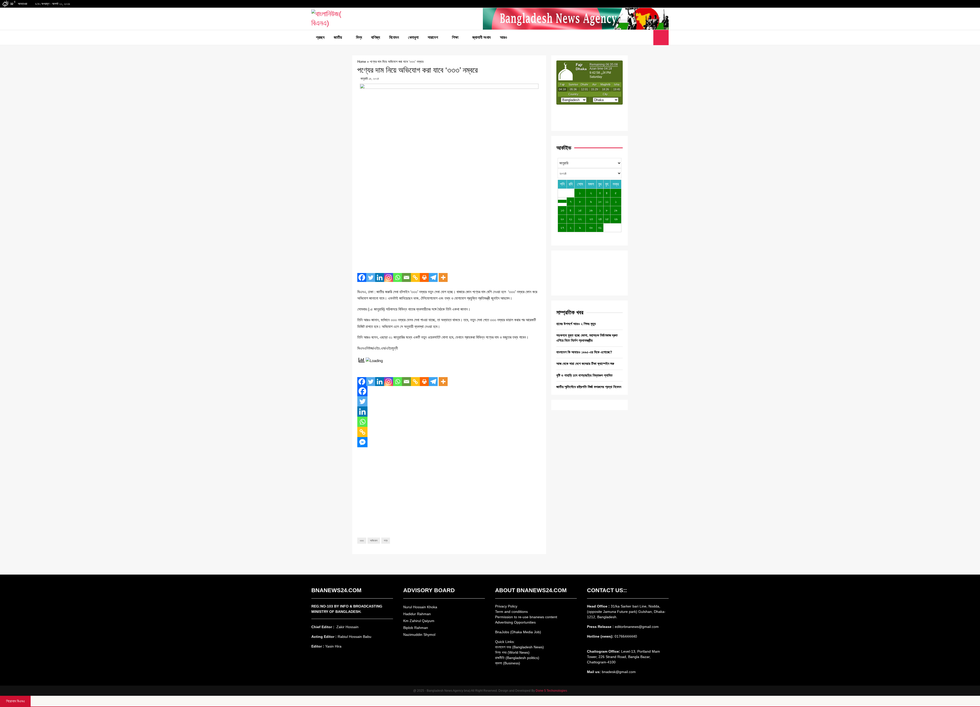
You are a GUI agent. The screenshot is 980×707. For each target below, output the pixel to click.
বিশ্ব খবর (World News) (512, 652)
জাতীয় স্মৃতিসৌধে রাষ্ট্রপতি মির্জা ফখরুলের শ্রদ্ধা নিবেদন (588, 387)
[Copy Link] (415, 277)
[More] (443, 277)
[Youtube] (648, 37)
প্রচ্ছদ (320, 37)
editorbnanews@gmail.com (637, 627)
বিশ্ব (359, 37)
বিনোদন (394, 37)
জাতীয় (338, 37)
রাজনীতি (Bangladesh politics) (517, 658)
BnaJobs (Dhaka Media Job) (518, 632)
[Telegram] (433, 277)
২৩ (591, 219)
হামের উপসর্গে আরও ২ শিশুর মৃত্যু (576, 324)
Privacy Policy (506, 606)
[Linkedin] (379, 277)
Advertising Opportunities (515, 622)
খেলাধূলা (413, 37)
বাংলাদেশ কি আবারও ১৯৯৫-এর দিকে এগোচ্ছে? (584, 352)
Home (361, 62)
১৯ (615, 210)
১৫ (580, 210)
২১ (570, 219)
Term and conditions (511, 612)
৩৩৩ (362, 540)
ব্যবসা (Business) (507, 663)
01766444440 (626, 636)
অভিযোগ (373, 540)
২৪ (600, 219)
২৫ (607, 219)
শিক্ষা (455, 37)
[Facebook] (637, 37)
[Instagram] (388, 277)
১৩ (562, 210)
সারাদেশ (433, 37)
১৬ (591, 210)
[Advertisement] (449, 232)
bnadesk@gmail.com (618, 672)
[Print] (424, 277)
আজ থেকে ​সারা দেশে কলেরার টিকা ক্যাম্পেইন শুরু (585, 364)
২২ (580, 219)
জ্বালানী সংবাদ (481, 37)
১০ (600, 202)
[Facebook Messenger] (362, 442)
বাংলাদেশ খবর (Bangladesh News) (519, 647)
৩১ (600, 228)
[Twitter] (642, 37)
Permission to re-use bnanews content (526, 617)
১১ (606, 202)
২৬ (616, 219)
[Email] (406, 277)
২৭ (562, 228)
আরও (503, 37)
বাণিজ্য (375, 37)
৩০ (591, 228)
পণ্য (385, 540)
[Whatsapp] (397, 277)
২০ (562, 219)
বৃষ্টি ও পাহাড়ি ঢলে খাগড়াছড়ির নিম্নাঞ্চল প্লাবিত (584, 375)
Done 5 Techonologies (551, 690)
